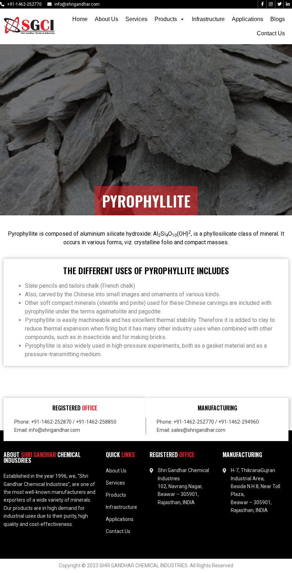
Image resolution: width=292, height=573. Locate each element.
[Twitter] (279, 4)
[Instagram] (270, 4)
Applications (247, 19)
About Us (106, 19)
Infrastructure (208, 19)
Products (166, 19)
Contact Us (271, 33)
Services (136, 19)
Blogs (277, 19)
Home (80, 19)
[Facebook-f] (262, 4)
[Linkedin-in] (287, 4)
